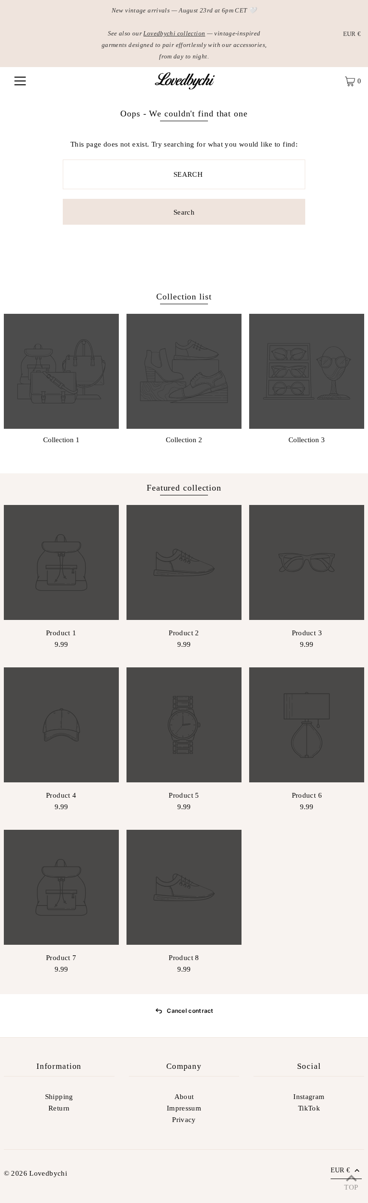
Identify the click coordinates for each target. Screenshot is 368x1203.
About (184, 1096)
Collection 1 (61, 440)
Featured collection (184, 488)
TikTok (309, 1108)
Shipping (59, 1096)
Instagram (308, 1096)
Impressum (184, 1108)
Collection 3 (306, 440)
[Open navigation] (20, 81)
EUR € (352, 33)
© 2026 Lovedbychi (35, 1173)
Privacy (184, 1119)
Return (58, 1108)
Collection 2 (184, 440)
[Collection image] (61, 371)
